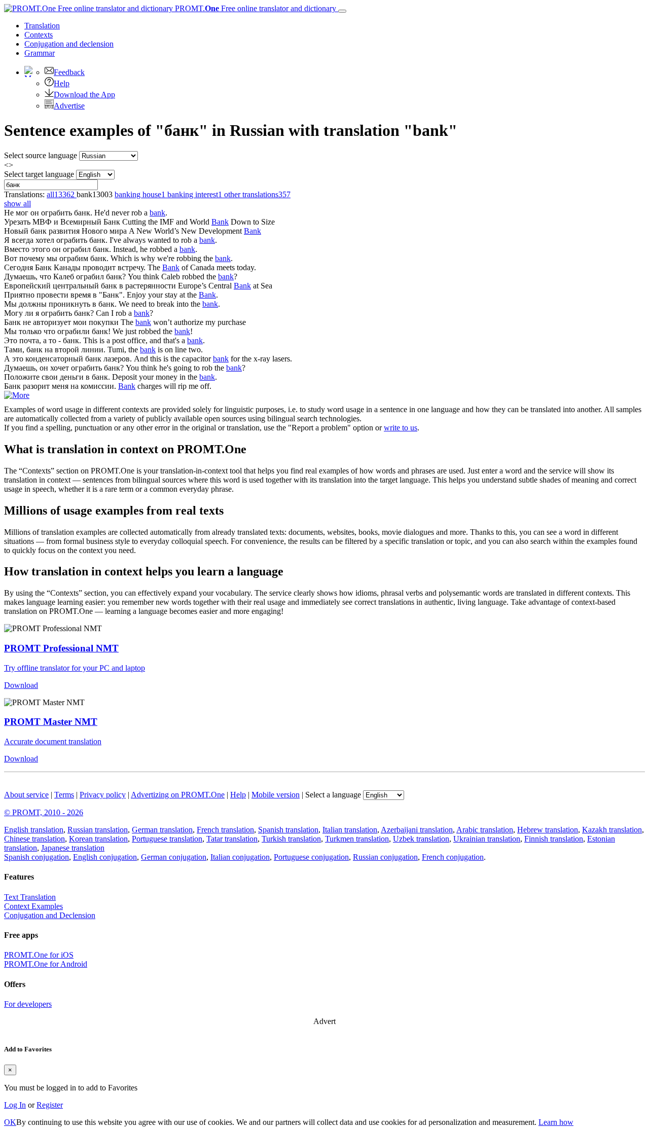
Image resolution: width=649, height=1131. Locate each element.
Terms (64, 794)
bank (157, 212)
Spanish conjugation (36, 857)
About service (26, 794)
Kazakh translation (612, 829)
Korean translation (98, 838)
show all (17, 203)
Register (50, 1105)
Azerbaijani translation (417, 829)
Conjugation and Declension (49, 915)
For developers (28, 1004)
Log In (15, 1105)
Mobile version (275, 794)
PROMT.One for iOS (39, 955)
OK (10, 1122)
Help (61, 83)
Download (21, 685)
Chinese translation (34, 838)
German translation (162, 829)
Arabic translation (484, 829)
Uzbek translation (421, 838)
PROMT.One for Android (45, 964)
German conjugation (173, 857)
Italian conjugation (240, 857)
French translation (225, 829)
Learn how (555, 1122)
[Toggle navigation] (342, 11)
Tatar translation (232, 838)
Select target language (39, 174)
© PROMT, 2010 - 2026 (43, 812)
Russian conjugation (385, 857)
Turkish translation (291, 838)
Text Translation (30, 897)
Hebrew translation (547, 829)
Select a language (333, 794)
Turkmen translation (357, 838)
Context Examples (33, 906)
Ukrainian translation (486, 838)
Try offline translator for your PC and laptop (74, 668)
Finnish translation (553, 838)
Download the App (84, 94)
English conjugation (105, 857)
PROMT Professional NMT (61, 648)
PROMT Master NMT (50, 721)
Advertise (69, 105)
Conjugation (69, 44)
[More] (16, 395)
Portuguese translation (167, 838)
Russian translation (97, 829)
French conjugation (453, 857)
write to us (400, 427)
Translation (42, 25)
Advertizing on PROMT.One (178, 794)
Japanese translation (72, 848)
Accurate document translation (52, 741)
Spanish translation (288, 829)
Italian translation (349, 829)
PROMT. (254, 8)
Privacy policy (103, 794)
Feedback (69, 72)
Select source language (40, 155)
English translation (33, 829)
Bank (220, 221)
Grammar (39, 53)
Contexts (38, 34)
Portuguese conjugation (311, 857)
